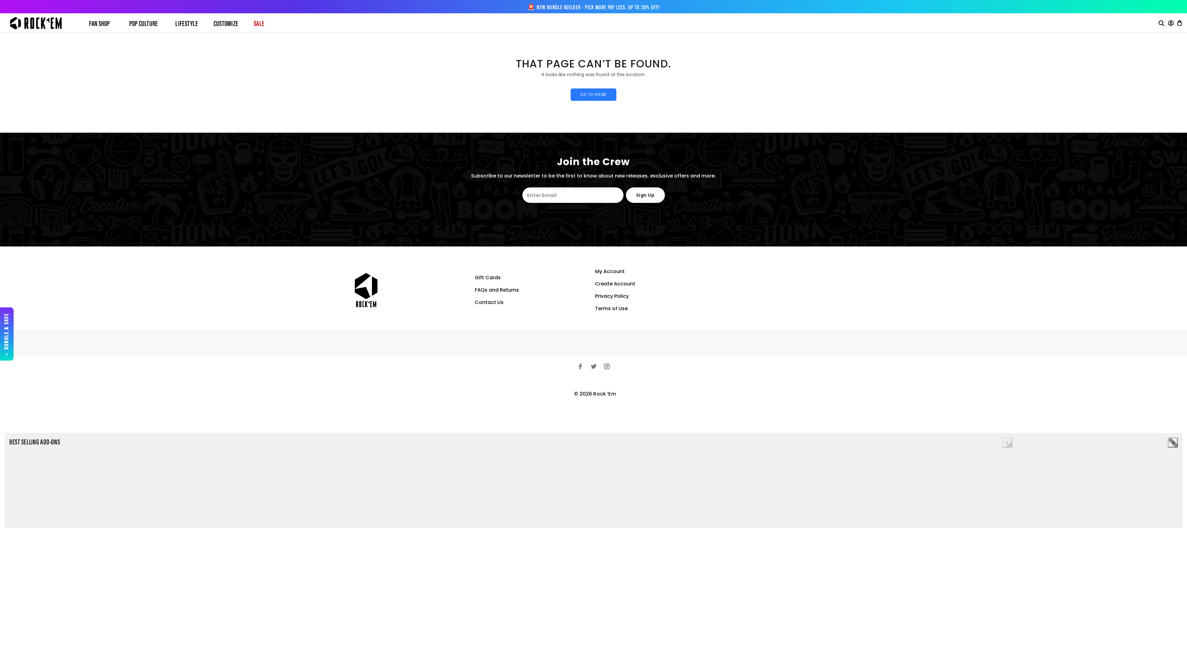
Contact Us (489, 302)
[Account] (1171, 23)
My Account (610, 271)
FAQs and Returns (497, 289)
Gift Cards (488, 277)
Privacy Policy (612, 296)
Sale (259, 24)
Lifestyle (186, 24)
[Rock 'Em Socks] (41, 23)
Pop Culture (143, 24)
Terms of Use (611, 308)
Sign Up (645, 195)
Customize (226, 24)
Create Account (615, 283)
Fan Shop (99, 24)
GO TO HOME (593, 94)
